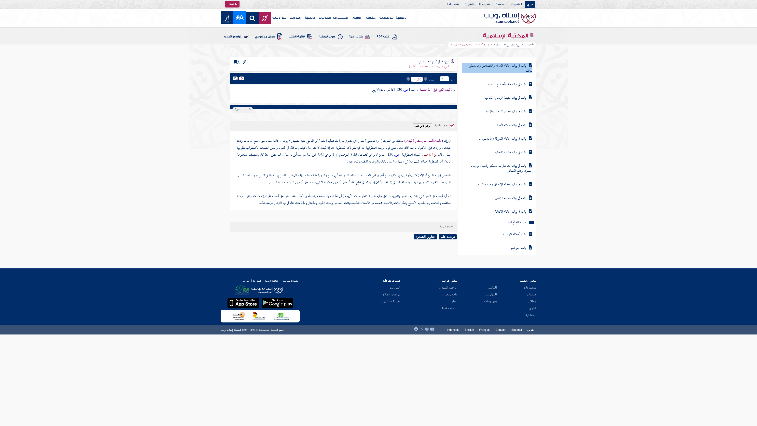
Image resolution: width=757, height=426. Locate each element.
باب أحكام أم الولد (517, 222)
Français (484, 4)
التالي (238, 109)
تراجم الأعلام (232, 36)
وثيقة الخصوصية (290, 280)
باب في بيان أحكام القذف (510, 125)
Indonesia (453, 4)
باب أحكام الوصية (514, 234)
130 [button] (418, 79)
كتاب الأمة (356, 36)
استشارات (529, 315)
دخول (231, 4)
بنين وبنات (279, 18)
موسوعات (386, 18)
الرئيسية (401, 18)
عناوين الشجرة (425, 236)
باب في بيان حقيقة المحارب (509, 152)
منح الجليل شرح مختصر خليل (508, 45)
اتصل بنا (257, 280)
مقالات (371, 18)
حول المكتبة (327, 36)
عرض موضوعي (265, 36)
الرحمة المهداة (448, 287)
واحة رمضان (449, 294)
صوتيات (531, 294)
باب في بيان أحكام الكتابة (510, 212)
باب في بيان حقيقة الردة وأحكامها (505, 98)
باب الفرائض (518, 248)
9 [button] (446, 78)
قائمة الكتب (297, 36)
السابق (246, 109)
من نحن (245, 280)
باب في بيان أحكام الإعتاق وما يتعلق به (502, 185)
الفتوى (356, 18)
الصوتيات (325, 18)
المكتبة (310, 18)
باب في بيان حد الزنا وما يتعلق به (506, 112)
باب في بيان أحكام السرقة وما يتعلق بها (502, 139)
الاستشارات (340, 18)
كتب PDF (383, 36)
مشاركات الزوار (391, 301)
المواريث (295, 18)
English (469, 4)
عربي (530, 4)
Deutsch (500, 4)
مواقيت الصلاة (392, 294)
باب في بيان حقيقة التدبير (510, 198)
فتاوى (532, 308)
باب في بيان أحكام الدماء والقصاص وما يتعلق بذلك (500, 68)
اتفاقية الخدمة (271, 280)
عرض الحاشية (441, 125)
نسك (454, 301)
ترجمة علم (448, 236)
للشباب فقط (449, 308)
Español (516, 4)
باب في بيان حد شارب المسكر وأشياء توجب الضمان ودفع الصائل (501, 168)
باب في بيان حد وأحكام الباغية (507, 84)
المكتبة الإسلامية (506, 36)
